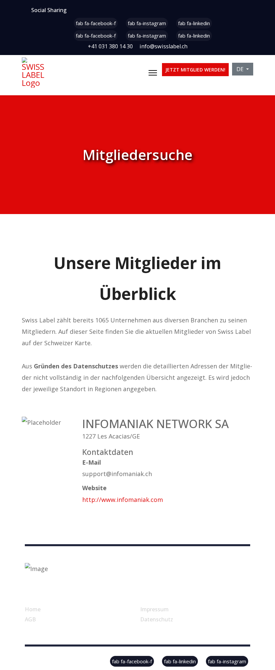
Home (33, 609)
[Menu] (153, 73)
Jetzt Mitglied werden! (195, 69)
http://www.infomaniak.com (122, 500)
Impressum (154, 609)
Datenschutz (156, 619)
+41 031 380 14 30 (110, 46)
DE (240, 69)
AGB (30, 619)
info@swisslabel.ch (163, 46)
